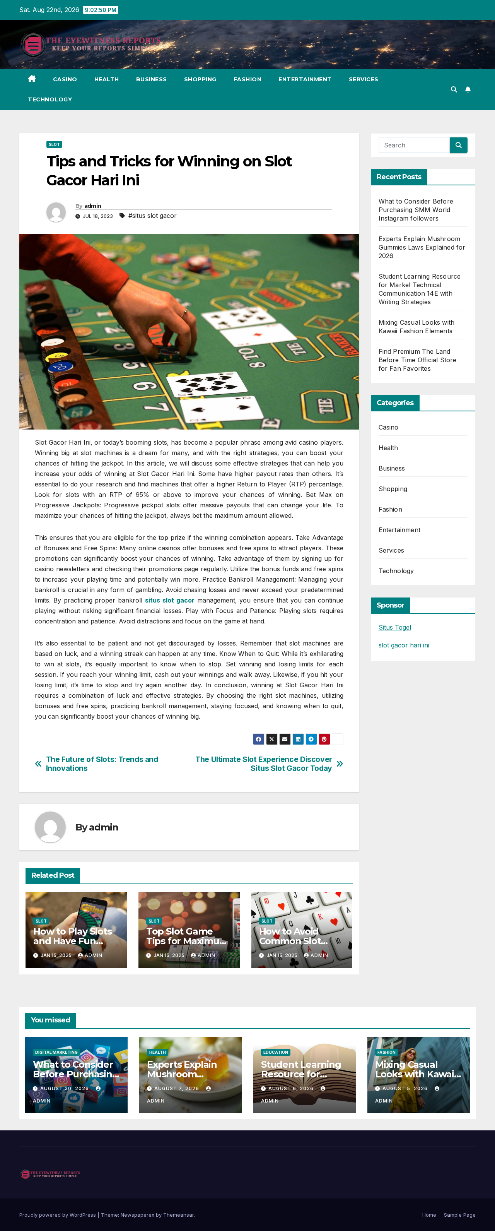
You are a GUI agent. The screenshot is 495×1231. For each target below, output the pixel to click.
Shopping (200, 79)
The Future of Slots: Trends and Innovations (102, 764)
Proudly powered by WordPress (58, 1215)
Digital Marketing (56, 1052)
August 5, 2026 (405, 1088)
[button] (454, 89)
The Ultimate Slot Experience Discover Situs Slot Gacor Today (263, 764)
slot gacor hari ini (404, 645)
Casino (65, 79)
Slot (54, 144)
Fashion (248, 79)
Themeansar (178, 1215)
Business (151, 79)
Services (364, 79)
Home (429, 1215)
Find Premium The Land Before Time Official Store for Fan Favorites (418, 360)
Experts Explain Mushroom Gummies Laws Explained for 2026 (422, 247)
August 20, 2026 (65, 1088)
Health (106, 79)
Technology (50, 99)
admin (92, 205)
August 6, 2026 (291, 1088)
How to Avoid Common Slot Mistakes (290, 941)
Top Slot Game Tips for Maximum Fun (187, 941)
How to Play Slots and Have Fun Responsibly (72, 941)
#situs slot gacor (152, 215)
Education (275, 1052)
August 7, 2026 (177, 1088)
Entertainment (305, 79)
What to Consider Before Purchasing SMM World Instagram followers (416, 209)
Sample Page (460, 1215)
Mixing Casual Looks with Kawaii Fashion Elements (415, 1074)
